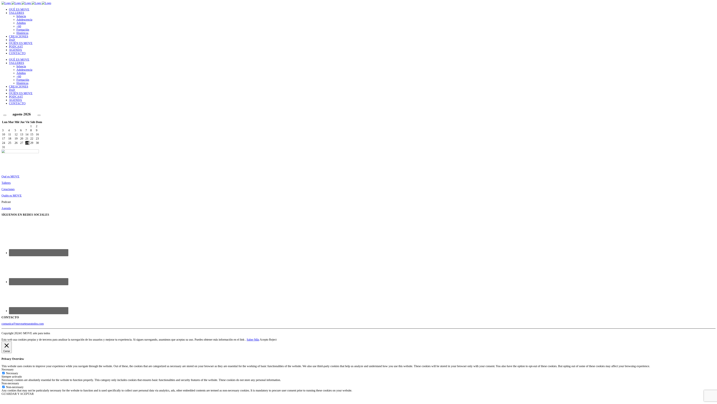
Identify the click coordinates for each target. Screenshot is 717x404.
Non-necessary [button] (10, 383)
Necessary (12, 373)
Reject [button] (273, 339)
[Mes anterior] (4, 115)
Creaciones (8, 189)
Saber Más (253, 339)
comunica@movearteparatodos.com (22, 323)
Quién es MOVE (11, 195)
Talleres (6, 182)
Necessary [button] (7, 369)
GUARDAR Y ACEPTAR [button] (17, 393)
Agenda (6, 208)
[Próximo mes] (39, 115)
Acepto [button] (264, 339)
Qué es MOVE (10, 176)
